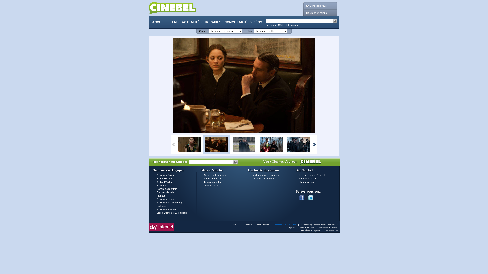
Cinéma (203, 31)
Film (250, 31)
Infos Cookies (262, 225)
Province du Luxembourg (170, 202)
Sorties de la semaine (215, 175)
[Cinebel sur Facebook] (302, 196)
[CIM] (161, 224)
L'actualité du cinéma (263, 178)
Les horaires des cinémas (265, 175)
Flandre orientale (165, 192)
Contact (234, 225)
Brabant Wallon (165, 182)
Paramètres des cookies (285, 225)
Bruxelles (161, 185)
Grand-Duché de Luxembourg (172, 213)
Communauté (236, 22)
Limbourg (161, 206)
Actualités (192, 22)
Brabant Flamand (165, 178)
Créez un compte (318, 13)
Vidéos (256, 22)
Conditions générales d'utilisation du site (319, 225)
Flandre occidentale (167, 189)
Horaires (213, 22)
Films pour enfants (213, 182)
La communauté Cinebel (312, 175)
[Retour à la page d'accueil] (172, 8)
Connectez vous (318, 6)
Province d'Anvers (166, 175)
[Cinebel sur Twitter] (312, 196)
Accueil (159, 22)
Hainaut (161, 195)
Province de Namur (167, 209)
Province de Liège (166, 199)
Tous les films (211, 185)
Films (174, 22)
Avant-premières (212, 178)
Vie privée (247, 225)
